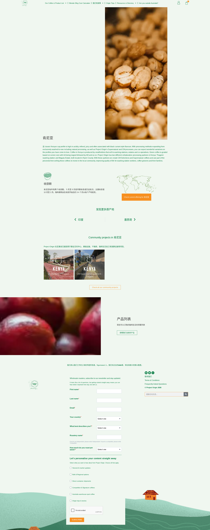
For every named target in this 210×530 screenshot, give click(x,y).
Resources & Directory (125, 3)
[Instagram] (152, 372)
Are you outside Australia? (148, 3)
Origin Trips (110, 3)
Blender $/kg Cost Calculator (79, 3)
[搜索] (186, 394)
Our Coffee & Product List (54, 3)
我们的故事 (97, 3)
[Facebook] (146, 372)
